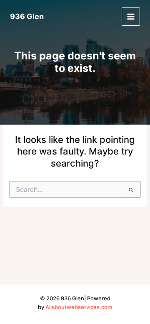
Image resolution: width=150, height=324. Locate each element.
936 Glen (27, 16)
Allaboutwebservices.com (78, 307)
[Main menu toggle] (131, 16)
